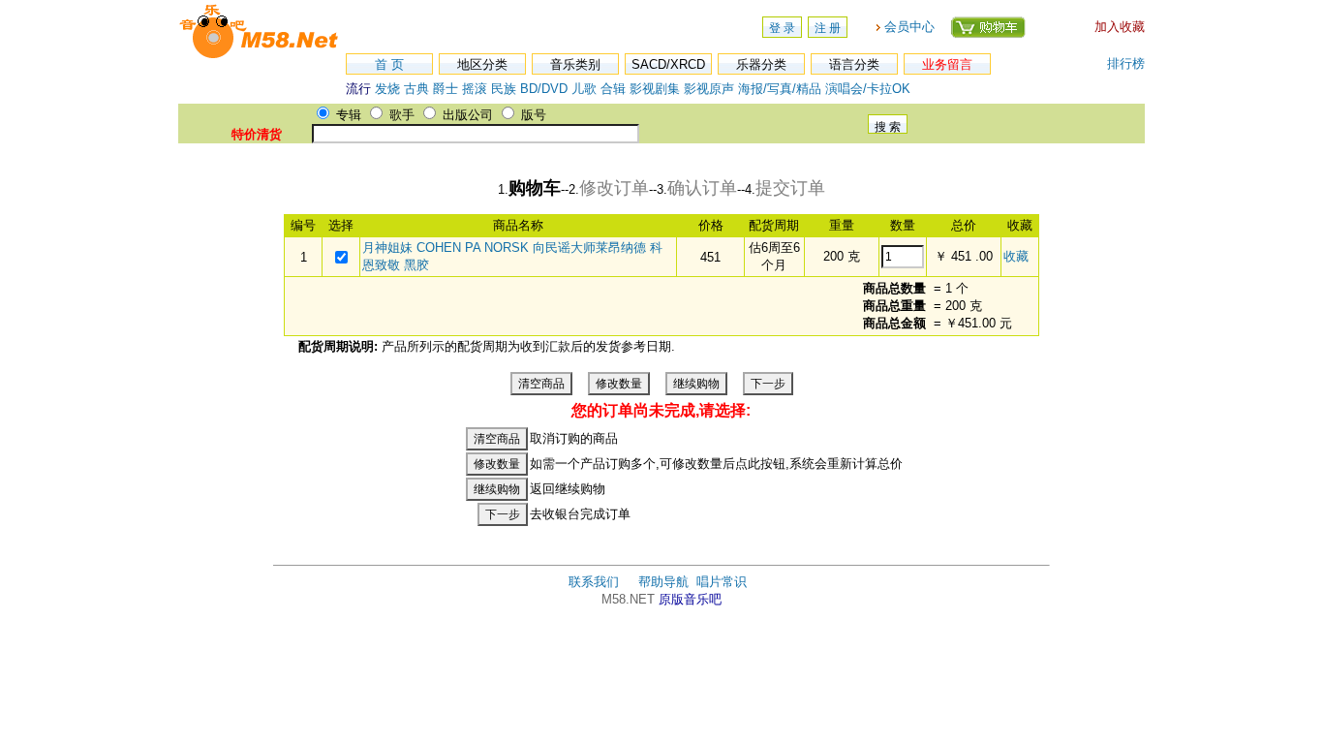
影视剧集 (655, 88)
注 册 (828, 28)
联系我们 (594, 581)
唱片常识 (721, 581)
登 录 (782, 28)
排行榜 (1126, 63)
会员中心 (909, 26)
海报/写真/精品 (779, 88)
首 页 (389, 64)
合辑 (613, 88)
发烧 (387, 88)
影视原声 (709, 88)
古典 (416, 88)
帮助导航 (663, 581)
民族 (503, 88)
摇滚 (476, 88)
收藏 (1016, 256)
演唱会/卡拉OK (867, 88)
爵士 (445, 88)
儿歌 (584, 88)
